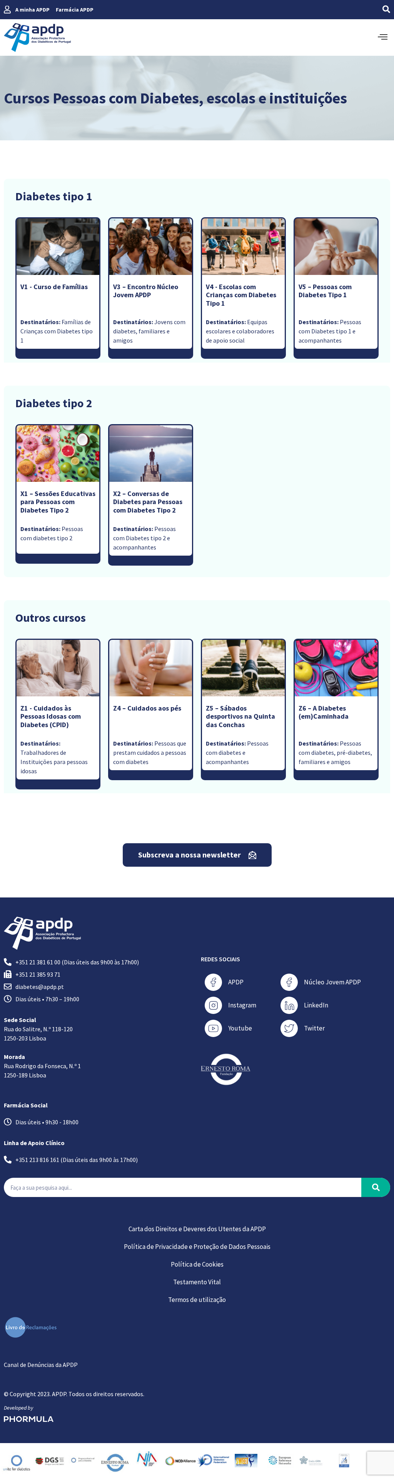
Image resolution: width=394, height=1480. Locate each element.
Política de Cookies (197, 1264)
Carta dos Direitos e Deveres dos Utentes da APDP (197, 1229)
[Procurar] (375, 1187)
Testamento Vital (197, 1282)
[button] (372, 9)
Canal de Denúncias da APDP (41, 1364)
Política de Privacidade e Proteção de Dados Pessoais (197, 1246)
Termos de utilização (197, 1299)
